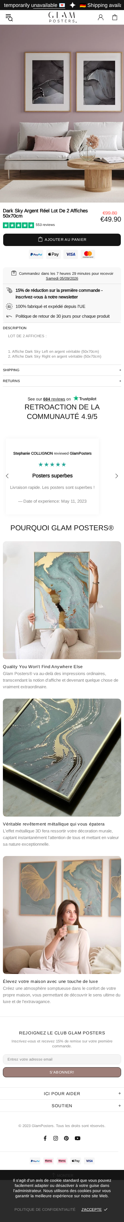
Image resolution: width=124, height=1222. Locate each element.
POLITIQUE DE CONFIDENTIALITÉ (45, 1209)
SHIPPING (11, 370)
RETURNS (11, 381)
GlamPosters (62, 17)
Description (15, 328)
